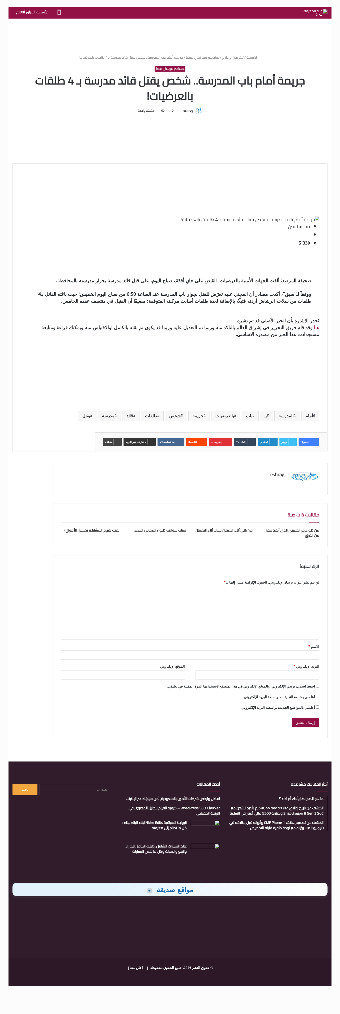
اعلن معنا (136, 968)
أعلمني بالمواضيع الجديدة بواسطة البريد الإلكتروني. (278, 707)
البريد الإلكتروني (306, 666)
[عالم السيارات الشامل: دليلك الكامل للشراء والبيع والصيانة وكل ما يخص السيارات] (205, 854)
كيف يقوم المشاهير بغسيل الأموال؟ (92, 530)
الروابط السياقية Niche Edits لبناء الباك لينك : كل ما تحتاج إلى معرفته (154, 825)
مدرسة (108, 416)
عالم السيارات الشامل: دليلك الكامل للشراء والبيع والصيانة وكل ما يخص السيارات (156, 849)
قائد (129, 416)
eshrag (188, 110)
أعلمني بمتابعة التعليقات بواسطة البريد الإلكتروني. (279, 696)
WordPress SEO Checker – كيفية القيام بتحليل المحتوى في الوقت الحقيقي (174, 810)
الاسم (313, 646)
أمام (309, 416)
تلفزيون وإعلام (233, 57)
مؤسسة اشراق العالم (32, 12)
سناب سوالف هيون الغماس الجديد (160, 530)
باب (249, 416)
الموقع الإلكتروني (172, 666)
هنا (316, 327)
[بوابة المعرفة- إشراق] (315, 12)
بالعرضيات (224, 416)
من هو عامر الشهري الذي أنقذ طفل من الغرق (292, 533)
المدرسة (286, 416)
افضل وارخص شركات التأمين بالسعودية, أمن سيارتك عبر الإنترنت (173, 798)
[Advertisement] (170, 36)
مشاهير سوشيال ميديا (202, 57)
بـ (265, 416)
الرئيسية (252, 57)
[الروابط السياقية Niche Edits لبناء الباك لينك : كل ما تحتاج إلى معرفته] (205, 830)
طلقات (151, 416)
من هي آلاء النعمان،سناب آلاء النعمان (224, 530)
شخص (175, 416)
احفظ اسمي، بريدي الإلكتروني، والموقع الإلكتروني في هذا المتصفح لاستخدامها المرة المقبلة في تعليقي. (241, 686)
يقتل (86, 416)
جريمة (198, 416)
